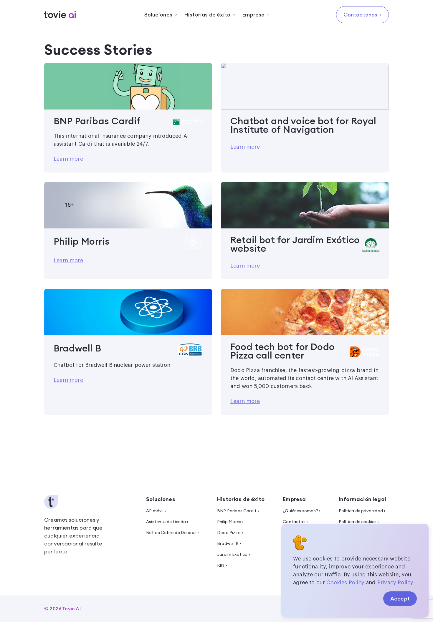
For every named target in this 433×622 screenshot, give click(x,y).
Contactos (294, 521)
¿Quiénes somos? (300, 510)
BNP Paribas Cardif (237, 510)
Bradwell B (228, 543)
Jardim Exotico (232, 554)
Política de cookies (357, 521)
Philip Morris (229, 521)
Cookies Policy (345, 582)
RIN (220, 565)
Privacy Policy (395, 582)
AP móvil (154, 510)
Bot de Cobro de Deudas (171, 532)
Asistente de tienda (166, 521)
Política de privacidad (361, 510)
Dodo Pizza (229, 532)
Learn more (68, 159)
